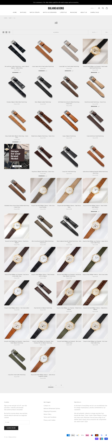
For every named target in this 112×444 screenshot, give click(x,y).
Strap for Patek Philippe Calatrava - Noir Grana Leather (16, 308)
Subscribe (11, 428)
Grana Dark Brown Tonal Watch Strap (95, 136)
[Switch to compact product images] (9, 32)
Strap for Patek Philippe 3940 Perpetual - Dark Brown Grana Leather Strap (17, 275)
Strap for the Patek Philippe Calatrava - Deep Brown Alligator (16, 241)
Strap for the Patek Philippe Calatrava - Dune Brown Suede (69, 206)
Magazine (73, 12)
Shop (10, 18)
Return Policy (47, 414)
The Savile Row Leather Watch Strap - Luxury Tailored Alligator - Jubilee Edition (17, 67)
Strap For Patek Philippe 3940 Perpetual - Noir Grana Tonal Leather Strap (95, 342)
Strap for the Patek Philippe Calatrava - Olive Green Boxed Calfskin (42, 206)
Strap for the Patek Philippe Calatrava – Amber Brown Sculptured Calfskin (43, 375)
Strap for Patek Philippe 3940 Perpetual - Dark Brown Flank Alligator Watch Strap (69, 275)
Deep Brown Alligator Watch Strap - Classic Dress (43, 171)
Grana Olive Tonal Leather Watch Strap (16, 374)
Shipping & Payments (50, 411)
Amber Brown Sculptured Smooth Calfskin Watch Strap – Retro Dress (95, 172)
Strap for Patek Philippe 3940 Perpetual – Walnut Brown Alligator (69, 308)
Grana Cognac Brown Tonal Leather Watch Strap (43, 66)
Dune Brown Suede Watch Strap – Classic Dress (95, 102)
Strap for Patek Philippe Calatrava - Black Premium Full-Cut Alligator (42, 275)
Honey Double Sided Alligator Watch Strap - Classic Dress (16, 136)
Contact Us (47, 405)
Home (15, 12)
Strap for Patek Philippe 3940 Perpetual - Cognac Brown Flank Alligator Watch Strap (16, 342)
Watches (23, 12)
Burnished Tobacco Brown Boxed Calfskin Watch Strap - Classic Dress (17, 206)
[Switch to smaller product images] (6, 32)
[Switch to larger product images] (3, 32)
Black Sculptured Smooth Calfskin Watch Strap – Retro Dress (69, 241)
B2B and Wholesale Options (52, 408)
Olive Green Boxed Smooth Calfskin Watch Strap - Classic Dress (43, 241)
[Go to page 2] (61, 385)
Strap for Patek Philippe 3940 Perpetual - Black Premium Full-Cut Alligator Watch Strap (42, 342)
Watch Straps (35, 12)
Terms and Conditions (50, 417)
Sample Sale (94, 12)
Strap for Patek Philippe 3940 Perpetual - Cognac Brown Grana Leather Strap (95, 241)
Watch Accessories (50, 12)
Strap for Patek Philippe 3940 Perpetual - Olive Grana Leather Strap (69, 342)
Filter (106, 32)
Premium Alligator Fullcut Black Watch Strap (17, 102)
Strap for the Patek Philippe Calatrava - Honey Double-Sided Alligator (95, 206)
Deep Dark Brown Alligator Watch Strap (43, 308)
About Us (83, 12)
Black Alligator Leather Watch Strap (43, 102)
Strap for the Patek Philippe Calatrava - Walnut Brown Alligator (95, 308)
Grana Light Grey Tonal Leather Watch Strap (69, 66)
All (14, 18)
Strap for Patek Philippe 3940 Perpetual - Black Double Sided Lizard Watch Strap (95, 67)
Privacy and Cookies (49, 420)
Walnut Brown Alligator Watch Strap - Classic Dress (43, 136)
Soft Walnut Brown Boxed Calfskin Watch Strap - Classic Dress (69, 102)
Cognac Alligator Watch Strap (69, 136)
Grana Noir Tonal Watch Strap (69, 171)
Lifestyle (63, 12)
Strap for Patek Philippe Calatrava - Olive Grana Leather (95, 274)
